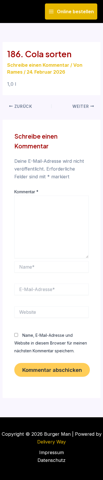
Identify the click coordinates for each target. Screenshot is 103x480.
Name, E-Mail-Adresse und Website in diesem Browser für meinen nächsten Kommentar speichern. (50, 343)
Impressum (51, 452)
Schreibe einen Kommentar (38, 65)
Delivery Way (51, 442)
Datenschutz (51, 460)
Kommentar (26, 191)
